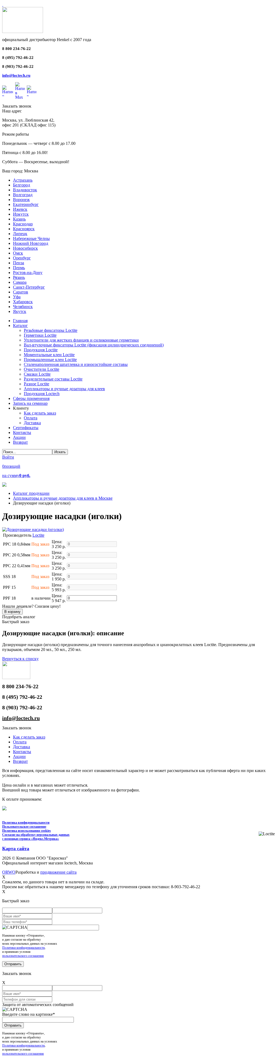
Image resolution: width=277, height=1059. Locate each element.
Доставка (21, 746)
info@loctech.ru (16, 75)
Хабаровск (23, 301)
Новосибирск (25, 248)
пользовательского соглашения (23, 956)
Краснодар (23, 224)
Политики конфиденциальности (23, 948)
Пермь (19, 267)
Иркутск (21, 214)
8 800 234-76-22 (16, 48)
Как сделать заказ (29, 737)
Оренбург (22, 258)
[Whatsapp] (7, 90)
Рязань (19, 277)
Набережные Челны (31, 238)
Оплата (20, 742)
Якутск (19, 311)
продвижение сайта (58, 872)
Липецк (20, 233)
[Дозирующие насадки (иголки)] (33, 529)
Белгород (21, 185)
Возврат (20, 761)
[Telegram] (31, 90)
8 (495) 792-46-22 (18, 57)
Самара (20, 282)
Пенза (18, 262)
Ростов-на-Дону (27, 272)
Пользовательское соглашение (24, 827)
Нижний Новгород (30, 243)
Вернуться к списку (20, 658)
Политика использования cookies (26, 831)
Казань (19, 219)
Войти (8, 457)
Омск (18, 253)
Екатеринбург (26, 204)
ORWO (8, 872)
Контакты (22, 751)
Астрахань (22, 180)
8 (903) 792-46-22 (18, 66)
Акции (19, 756)
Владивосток (25, 190)
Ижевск (20, 209)
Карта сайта (15, 848)
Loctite (38, 535)
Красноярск (24, 228)
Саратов (20, 292)
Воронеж (21, 199)
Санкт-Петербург (29, 287)
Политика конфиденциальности (26, 822)
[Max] (20, 90)
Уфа (17, 297)
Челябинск (23, 306)
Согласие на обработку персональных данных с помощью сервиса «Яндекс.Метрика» (36, 837)
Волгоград (22, 194)
